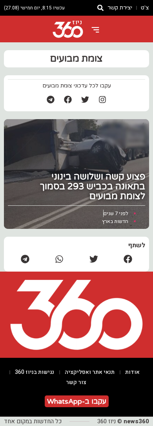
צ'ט (145, 7)
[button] (128, 259)
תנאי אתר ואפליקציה (90, 372)
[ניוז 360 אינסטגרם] (102, 99)
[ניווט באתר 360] (95, 29)
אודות (132, 372)
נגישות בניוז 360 (34, 372)
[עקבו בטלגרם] (50, 99)
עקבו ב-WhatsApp (76, 401)
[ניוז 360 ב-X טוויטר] (85, 99)
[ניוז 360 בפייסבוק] (68, 99)
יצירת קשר (119, 7)
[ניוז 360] (68, 29)
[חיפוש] (100, 8)
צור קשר (76, 382)
